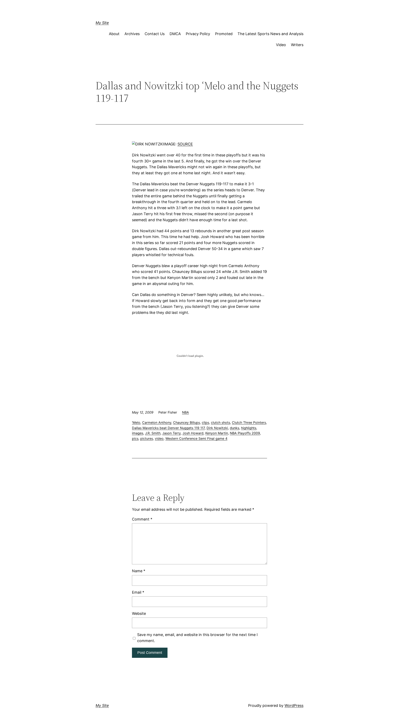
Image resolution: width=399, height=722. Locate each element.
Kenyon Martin (216, 433)
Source (185, 144)
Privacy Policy (198, 34)
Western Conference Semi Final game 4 (196, 438)
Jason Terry (171, 433)
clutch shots (220, 422)
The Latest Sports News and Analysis (270, 34)
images (137, 433)
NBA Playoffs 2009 (245, 433)
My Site (102, 23)
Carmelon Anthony (156, 422)
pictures (146, 438)
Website (139, 613)
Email (138, 592)
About (114, 34)
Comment (142, 519)
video (159, 438)
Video (281, 45)
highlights (248, 428)
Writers (297, 45)
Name (138, 571)
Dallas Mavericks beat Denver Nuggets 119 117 (168, 428)
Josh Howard (192, 433)
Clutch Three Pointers (249, 422)
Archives (132, 34)
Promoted (224, 34)
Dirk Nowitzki (217, 428)
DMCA (175, 34)
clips (205, 422)
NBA (185, 412)
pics (135, 438)
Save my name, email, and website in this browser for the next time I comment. (197, 637)
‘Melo (136, 422)
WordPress (293, 705)
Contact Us (155, 34)
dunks (234, 428)
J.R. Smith (152, 433)
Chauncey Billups (186, 422)
